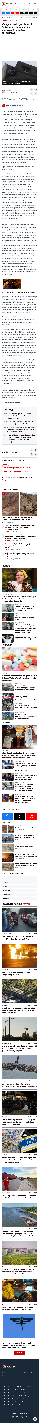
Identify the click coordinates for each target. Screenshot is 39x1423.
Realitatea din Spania (22, 1405)
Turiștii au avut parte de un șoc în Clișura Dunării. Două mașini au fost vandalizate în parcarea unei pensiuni (19, 1122)
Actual (14, 17)
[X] (24, 13)
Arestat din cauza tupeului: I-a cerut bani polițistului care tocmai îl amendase (18, 1308)
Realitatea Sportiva (7, 1387)
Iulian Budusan (32, 934)
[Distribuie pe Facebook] (35, 89)
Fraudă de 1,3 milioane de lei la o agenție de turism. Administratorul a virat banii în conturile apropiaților (19, 1160)
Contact (4, 1373)
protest (5, 464)
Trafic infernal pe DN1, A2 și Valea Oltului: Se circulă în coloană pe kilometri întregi (19, 416)
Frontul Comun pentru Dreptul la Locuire (17, 468)
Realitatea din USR (20, 1390)
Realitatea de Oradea (22, 1393)
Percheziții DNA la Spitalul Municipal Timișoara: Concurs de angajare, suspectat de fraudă (25, 688)
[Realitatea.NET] (10, 4)
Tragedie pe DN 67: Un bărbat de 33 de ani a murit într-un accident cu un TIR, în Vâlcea (19, 1197)
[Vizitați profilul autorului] (3, 91)
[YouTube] (15, 13)
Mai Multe (19, 1353)
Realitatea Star (19, 1387)
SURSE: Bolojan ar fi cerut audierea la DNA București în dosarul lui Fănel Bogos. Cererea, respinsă (25, 799)
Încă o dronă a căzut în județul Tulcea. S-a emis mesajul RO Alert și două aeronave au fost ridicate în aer (20, 555)
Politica (7, 531)
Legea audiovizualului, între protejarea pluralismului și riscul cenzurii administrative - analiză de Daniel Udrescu (21, 536)
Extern (4, 522)
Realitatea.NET (12, 92)
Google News (7, 480)
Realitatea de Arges (7, 1402)
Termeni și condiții (13, 1373)
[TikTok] (33, 13)
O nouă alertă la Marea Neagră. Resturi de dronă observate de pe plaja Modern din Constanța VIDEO (21, 429)
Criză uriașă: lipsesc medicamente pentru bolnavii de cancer (26, 707)
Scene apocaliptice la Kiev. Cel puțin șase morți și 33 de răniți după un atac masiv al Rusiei (20, 546)
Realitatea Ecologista (30, 1387)
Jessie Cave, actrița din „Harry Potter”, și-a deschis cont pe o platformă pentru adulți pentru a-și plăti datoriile (19, 598)
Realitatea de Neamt (7, 1390)
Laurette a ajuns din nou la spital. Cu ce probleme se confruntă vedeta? (24, 608)
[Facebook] (6, 13)
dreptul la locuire (20, 471)
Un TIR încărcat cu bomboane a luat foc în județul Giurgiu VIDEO (20, 422)
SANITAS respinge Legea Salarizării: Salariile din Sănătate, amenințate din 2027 (26, 698)
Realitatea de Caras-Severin (9, 1396)
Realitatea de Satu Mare (8, 1405)
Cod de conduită (6, 1376)
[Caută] (30, 4)
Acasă (4, 17)
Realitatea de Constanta (8, 1399)
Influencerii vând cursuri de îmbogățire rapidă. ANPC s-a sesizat (25, 618)
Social (7, 559)
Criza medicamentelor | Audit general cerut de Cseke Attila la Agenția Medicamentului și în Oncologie (19, 678)
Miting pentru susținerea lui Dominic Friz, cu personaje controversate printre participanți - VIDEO (21, 527)
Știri (9, 17)
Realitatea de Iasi (19, 1402)
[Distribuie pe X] (35, 93)
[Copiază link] (31, 89)
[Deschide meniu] (35, 3)
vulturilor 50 (7, 471)
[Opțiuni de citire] (35, 1419)
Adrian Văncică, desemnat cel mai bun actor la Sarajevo (25, 638)
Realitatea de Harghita (25, 1396)
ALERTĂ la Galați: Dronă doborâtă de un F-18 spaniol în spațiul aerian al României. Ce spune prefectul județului (21, 438)
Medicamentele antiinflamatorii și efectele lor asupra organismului (26, 716)
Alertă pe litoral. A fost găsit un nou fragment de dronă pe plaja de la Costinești (19, 1085)
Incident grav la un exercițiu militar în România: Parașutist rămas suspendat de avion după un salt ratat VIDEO (18, 1345)
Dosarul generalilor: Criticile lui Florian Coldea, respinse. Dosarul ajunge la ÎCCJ (26, 777)
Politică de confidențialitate (28, 1373)
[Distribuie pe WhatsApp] (31, 93)
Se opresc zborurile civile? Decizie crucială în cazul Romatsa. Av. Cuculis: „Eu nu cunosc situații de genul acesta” (25, 788)
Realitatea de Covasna (8, 1393)
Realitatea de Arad (22, 1399)
